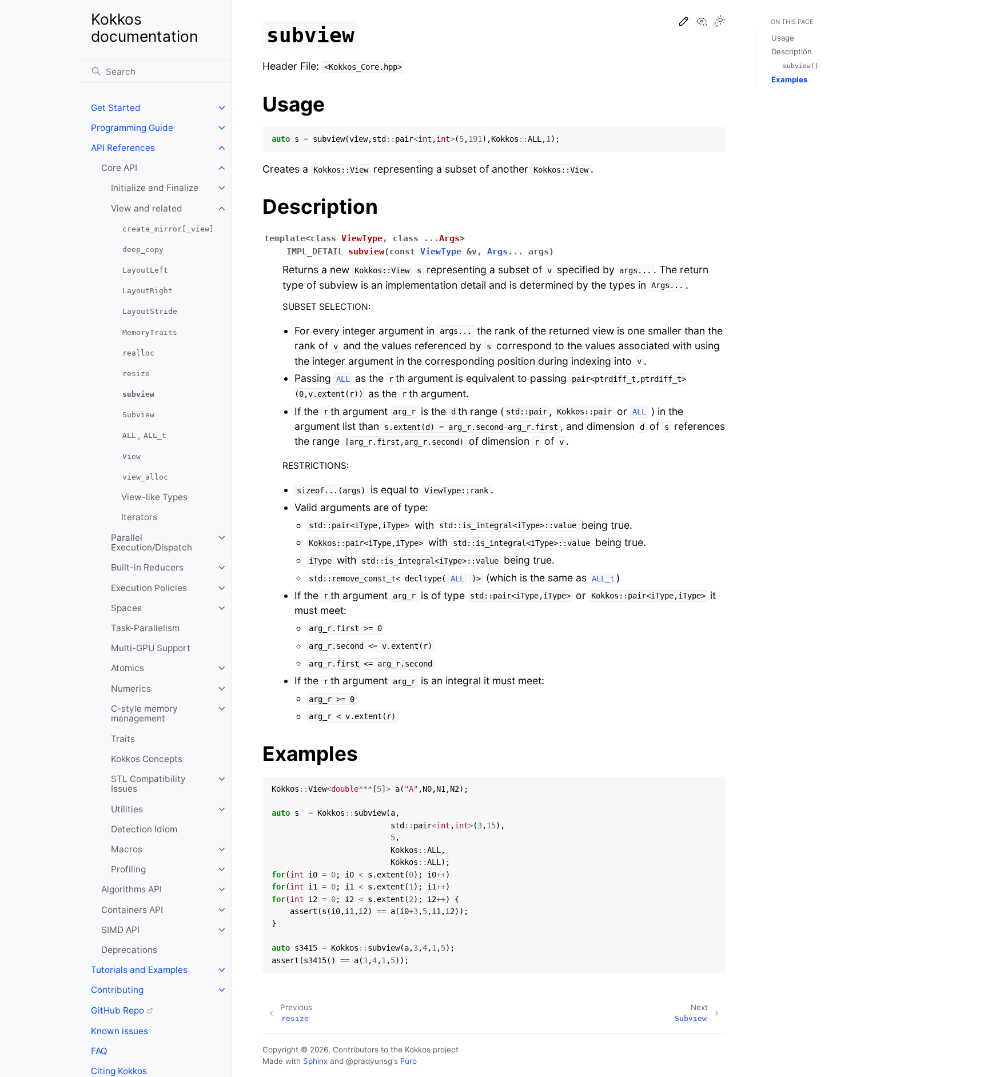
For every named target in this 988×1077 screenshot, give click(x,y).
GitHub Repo (117, 1010)
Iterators (139, 517)
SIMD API (120, 929)
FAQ (99, 1051)
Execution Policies (149, 588)
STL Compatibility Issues (148, 784)
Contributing (117, 989)
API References (123, 147)
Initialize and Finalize (154, 187)
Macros (126, 849)
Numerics (131, 688)
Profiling (128, 869)
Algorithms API (131, 889)
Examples (789, 79)
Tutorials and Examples (139, 969)
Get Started (116, 107)
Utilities (127, 809)
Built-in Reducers (147, 567)
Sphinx (315, 1061)
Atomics (127, 668)
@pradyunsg (369, 1061)
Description (791, 51)
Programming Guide (132, 127)
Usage (782, 37)
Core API (119, 167)
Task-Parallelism (145, 628)
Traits (123, 738)
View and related (146, 208)
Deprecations (129, 949)
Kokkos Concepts (146, 758)
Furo (408, 1061)
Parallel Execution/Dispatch (151, 542)
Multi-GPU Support (150, 648)
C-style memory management (144, 713)
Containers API (132, 909)
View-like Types (154, 497)
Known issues (119, 1031)
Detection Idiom (144, 829)
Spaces (126, 608)
